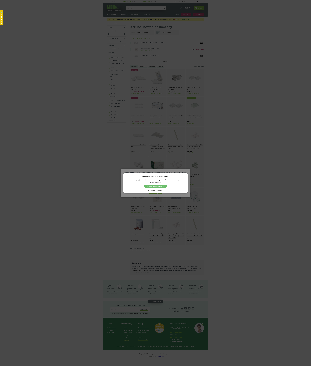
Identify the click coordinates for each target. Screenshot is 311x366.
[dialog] (155, 183)
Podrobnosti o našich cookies (155, 182)
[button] (155, 190)
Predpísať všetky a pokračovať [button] (155, 186)
